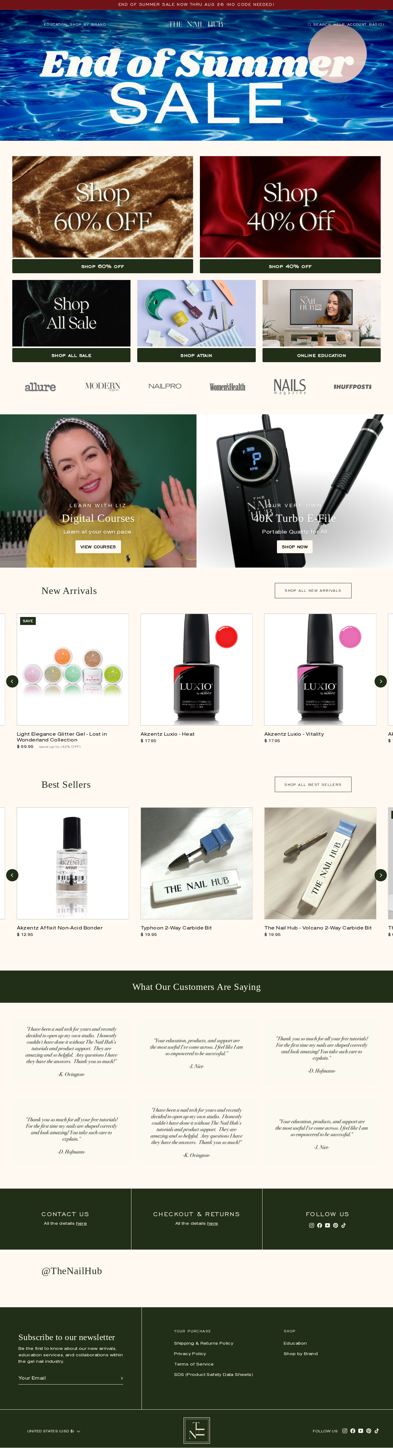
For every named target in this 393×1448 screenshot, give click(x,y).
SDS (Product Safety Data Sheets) (213, 1375)
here (81, 1223)
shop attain (196, 355)
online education (321, 355)
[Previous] (12, 681)
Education (55, 24)
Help (339, 24)
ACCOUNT (357, 24)
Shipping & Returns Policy (203, 1343)
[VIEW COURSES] (98, 491)
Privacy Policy (190, 1354)
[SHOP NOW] (294, 491)
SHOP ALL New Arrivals (313, 590)
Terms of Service (194, 1364)
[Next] (381, 681)
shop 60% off (102, 266)
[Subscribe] (122, 1378)
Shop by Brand (88, 24)
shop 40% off (290, 266)
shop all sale (71, 355)
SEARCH (319, 25)
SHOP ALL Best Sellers (313, 784)
